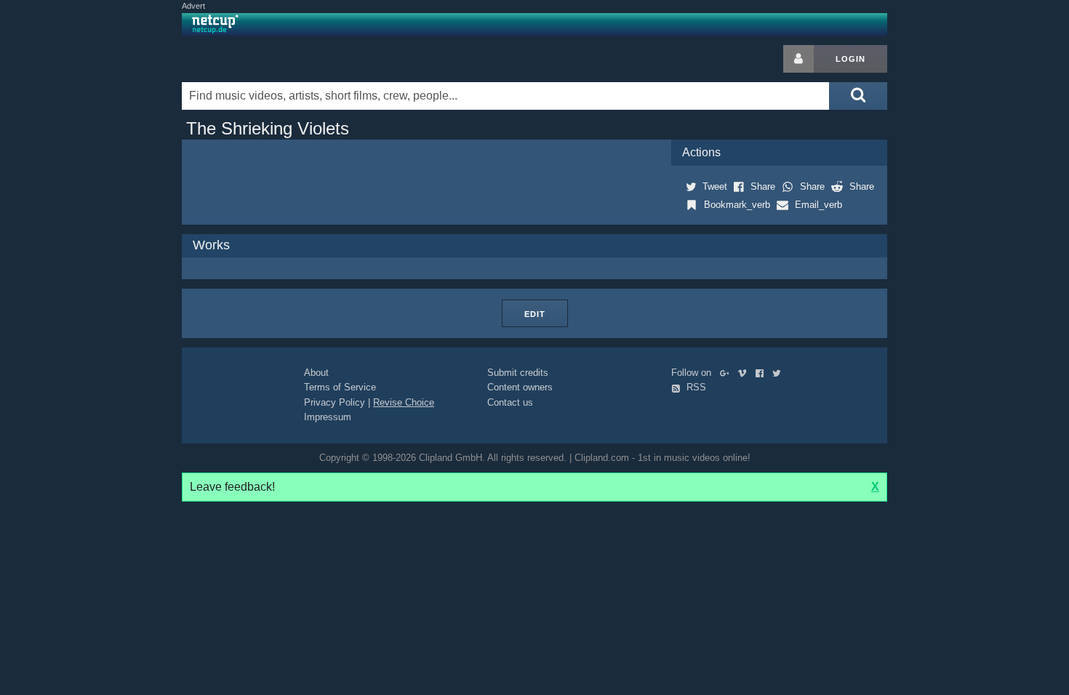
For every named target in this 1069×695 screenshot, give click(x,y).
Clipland (258, 59)
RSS (695, 387)
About (316, 372)
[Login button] (798, 59)
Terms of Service (340, 387)
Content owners (520, 387)
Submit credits (517, 372)
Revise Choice (403, 402)
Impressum (327, 416)
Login (850, 59)
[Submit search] (858, 96)
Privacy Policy (334, 402)
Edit (534, 314)
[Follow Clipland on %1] (727, 372)
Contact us (510, 402)
